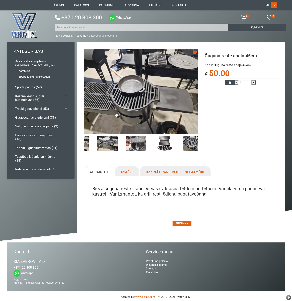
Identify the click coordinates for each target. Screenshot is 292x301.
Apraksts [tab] (99, 172)
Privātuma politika (157, 261)
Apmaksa (132, 5)
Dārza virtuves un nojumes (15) (34, 137)
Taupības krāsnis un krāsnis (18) (35, 158)
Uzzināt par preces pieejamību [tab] (175, 172)
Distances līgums (156, 264)
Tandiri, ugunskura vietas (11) (36, 148)
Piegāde (155, 5)
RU (267, 5)
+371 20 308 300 (81, 17)
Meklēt (258, 27)
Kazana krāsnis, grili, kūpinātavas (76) (30, 98)
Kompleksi (25, 71)
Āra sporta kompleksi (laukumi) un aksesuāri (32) (35, 63)
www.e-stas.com (145, 296)
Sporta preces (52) (28, 87)
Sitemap (151, 268)
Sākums (58, 5)
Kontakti (179, 5)
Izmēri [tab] (127, 172)
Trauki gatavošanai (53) (32, 109)
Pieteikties (152, 272)
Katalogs (81, 5)
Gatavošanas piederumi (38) (35, 117)
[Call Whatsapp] (112, 17)
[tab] (184, 143)
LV (274, 5)
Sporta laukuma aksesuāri (34, 76)
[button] (245, 17)
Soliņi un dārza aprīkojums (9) (36, 126)
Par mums (107, 5)
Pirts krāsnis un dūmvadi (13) (36, 169)
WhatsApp (123, 17)
